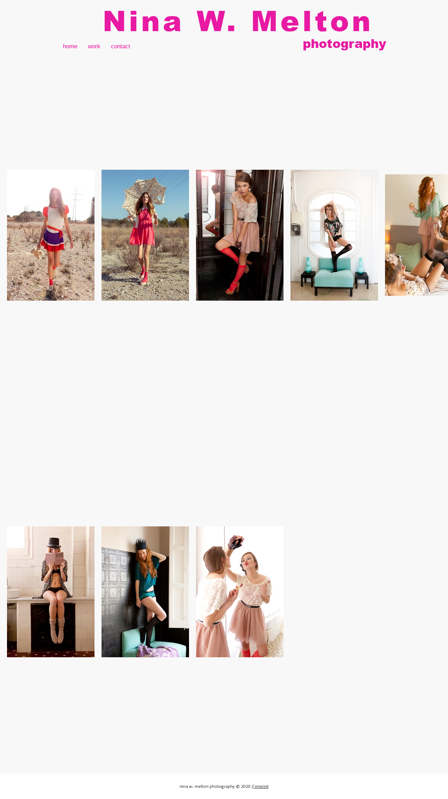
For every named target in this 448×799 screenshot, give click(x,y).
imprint (261, 786)
